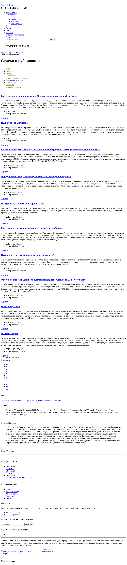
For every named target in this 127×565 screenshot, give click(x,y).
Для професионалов (28, 400)
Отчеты (9, 37)
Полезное (5, 400)
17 (7, 386)
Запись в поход (12, 492)
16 (7, 384)
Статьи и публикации (15, 35)
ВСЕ (8, 69)
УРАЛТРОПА (7, 5)
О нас (13, 17)
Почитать (57, 400)
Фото (8, 26)
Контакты (15, 21)
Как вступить (16, 24)
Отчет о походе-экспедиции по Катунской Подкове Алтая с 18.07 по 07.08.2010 (43, 279)
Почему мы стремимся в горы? (19, 477)
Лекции (9, 73)
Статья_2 (10, 473)
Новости (9, 33)
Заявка (9, 30)
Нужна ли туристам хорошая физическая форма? (28, 255)
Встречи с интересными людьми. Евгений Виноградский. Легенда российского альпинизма (50, 149)
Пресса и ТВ (11, 82)
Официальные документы (17, 78)
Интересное (15, 400)
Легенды (9, 71)
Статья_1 (10, 469)
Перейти (4, 118)
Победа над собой (10, 306)
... (6, 382)
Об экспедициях (9, 333)
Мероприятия (11, 13)
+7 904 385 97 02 (13, 512)
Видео (8, 28)
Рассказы (10, 85)
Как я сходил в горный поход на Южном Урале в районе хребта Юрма (39, 96)
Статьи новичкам (13, 87)
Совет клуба (16, 19)
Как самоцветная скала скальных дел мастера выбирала (32, 228)
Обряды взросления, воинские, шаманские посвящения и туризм (36, 176)
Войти (8, 498)
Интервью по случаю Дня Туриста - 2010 (23, 203)
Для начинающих (44, 400)
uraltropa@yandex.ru (14, 514)
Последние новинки (14, 80)
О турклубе (11, 15)
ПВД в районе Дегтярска (14, 122)
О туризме (10, 76)
